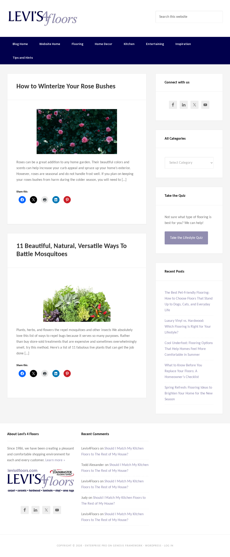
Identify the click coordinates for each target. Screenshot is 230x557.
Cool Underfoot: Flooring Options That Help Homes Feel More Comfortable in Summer (189, 349)
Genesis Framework (127, 545)
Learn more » (55, 460)
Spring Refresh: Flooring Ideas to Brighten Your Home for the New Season (188, 393)
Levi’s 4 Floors (43, 18)
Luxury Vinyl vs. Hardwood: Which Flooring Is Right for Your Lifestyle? (188, 326)
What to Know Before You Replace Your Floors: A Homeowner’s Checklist (183, 371)
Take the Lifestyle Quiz (186, 238)
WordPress (153, 545)
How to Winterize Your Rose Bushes (65, 86)
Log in (168, 545)
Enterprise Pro (96, 545)
